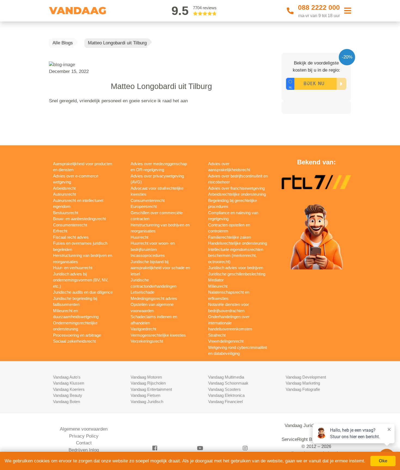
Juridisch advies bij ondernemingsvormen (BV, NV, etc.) (80, 280)
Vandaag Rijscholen (148, 383)
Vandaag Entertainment (151, 389)
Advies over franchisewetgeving (236, 188)
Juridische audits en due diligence (83, 292)
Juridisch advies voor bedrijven (235, 267)
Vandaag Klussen (68, 383)
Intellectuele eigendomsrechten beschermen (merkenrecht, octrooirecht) (235, 255)
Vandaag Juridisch (147, 401)
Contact (84, 443)
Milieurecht (217, 286)
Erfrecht (60, 231)
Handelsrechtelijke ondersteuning (237, 243)
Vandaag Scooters (224, 389)
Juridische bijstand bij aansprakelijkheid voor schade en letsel (160, 267)
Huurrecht (139, 237)
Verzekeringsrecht (147, 341)
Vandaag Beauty (67, 395)
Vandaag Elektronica (226, 395)
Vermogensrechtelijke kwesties (158, 335)
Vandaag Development (306, 377)
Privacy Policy (84, 436)
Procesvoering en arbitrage (77, 335)
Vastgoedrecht (143, 329)
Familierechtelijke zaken (229, 237)
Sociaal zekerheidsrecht (74, 341)
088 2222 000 (319, 7)
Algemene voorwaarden (83, 429)
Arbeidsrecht (64, 188)
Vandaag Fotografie (303, 389)
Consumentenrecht (70, 225)
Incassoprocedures (148, 255)
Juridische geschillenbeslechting (236, 274)
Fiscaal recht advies (71, 237)
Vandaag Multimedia (226, 377)
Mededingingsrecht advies (154, 298)
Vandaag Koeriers (69, 389)
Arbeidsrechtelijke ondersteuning (237, 194)
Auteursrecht (64, 194)
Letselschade (142, 292)
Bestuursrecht (65, 212)
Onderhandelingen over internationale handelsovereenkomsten (230, 322)
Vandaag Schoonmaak (228, 383)
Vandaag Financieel (225, 401)
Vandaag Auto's (67, 377)
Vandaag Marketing (303, 383)
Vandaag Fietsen (145, 395)
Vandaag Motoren (146, 377)
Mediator (216, 280)
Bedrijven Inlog (84, 450)
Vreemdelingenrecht (226, 341)
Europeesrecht (144, 206)
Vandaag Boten (66, 401)
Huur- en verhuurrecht (72, 267)
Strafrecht (217, 335)
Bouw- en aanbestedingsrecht (79, 218)
